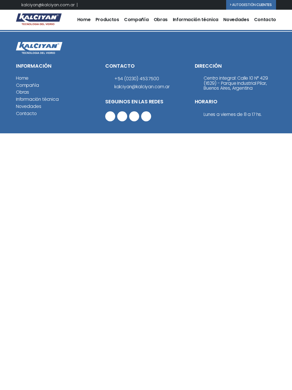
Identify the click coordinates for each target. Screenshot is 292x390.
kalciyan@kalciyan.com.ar (48, 5)
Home (84, 20)
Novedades (236, 20)
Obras (161, 20)
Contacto (265, 20)
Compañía (136, 20)
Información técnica (195, 20)
